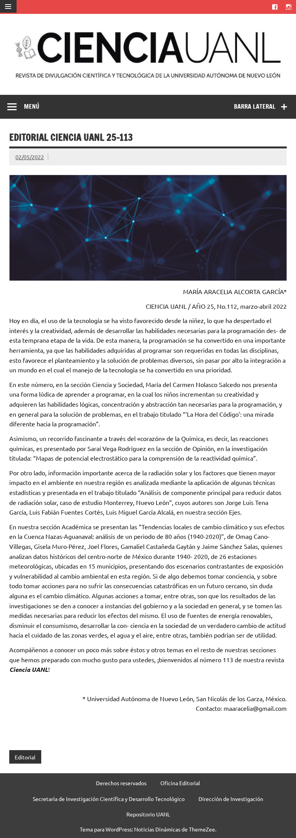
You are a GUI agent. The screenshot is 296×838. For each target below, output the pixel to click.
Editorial (25, 757)
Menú (31, 106)
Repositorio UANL (148, 814)
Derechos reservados (121, 783)
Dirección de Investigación (230, 798)
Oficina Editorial (180, 783)
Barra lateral (255, 106)
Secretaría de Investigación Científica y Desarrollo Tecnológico (109, 798)
